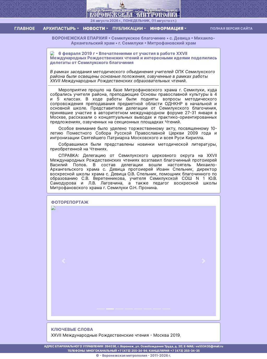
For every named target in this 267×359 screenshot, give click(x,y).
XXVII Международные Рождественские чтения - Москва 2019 (115, 335)
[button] (63, 261)
